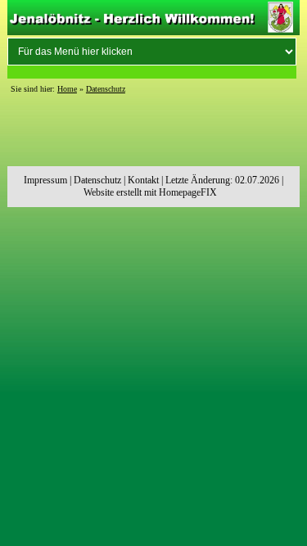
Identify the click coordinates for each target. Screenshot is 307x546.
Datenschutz (105, 88)
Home (67, 88)
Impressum (45, 180)
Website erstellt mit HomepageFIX (150, 192)
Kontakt (143, 180)
